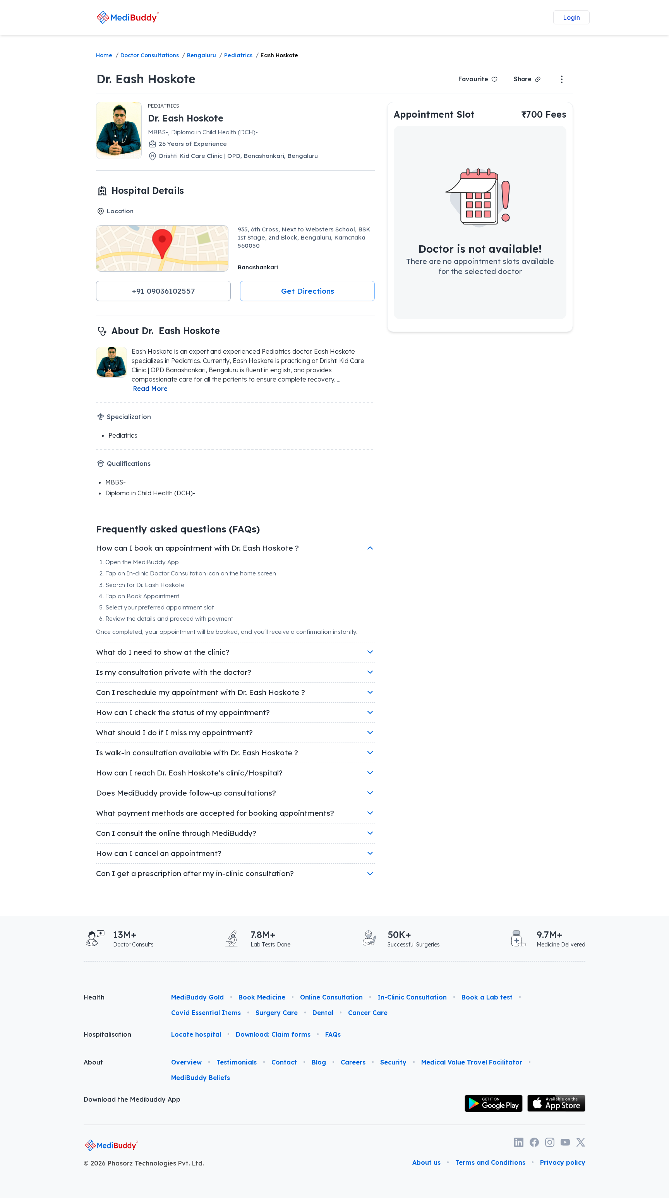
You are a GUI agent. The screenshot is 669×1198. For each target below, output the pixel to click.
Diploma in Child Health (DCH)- (150, 493)
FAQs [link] (333, 1034)
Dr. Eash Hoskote (146, 78)
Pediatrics (238, 55)
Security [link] (393, 1062)
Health (94, 997)
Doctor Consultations (149, 55)
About (93, 1062)
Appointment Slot (434, 114)
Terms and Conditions (490, 1162)
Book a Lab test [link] (487, 997)
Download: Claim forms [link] (273, 1034)
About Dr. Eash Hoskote (166, 330)
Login (571, 17)
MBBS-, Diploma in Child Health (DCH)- (203, 132)
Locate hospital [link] (196, 1034)
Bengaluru (201, 55)
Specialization (129, 417)
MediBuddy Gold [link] (197, 997)
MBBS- (115, 482)
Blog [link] (319, 1062)
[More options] (562, 79)
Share (523, 79)
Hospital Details (148, 190)
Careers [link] (353, 1062)
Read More (150, 388)
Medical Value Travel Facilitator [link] (471, 1062)
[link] (128, 17)
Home (104, 55)
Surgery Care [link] (277, 1013)
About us (426, 1162)
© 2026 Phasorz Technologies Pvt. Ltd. (144, 1163)
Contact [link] (284, 1062)
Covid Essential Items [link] (206, 1013)
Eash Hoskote (279, 55)
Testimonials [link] (236, 1062)
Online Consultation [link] (331, 997)
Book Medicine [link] (261, 997)
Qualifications (129, 463)
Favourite (473, 79)
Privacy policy (562, 1162)
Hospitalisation (107, 1034)
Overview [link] (186, 1062)
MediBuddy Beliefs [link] (200, 1078)
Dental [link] (322, 1013)
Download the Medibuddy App (132, 1099)
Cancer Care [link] (368, 1013)
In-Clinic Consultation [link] (412, 997)
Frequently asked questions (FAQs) (178, 529)
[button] (163, 291)
